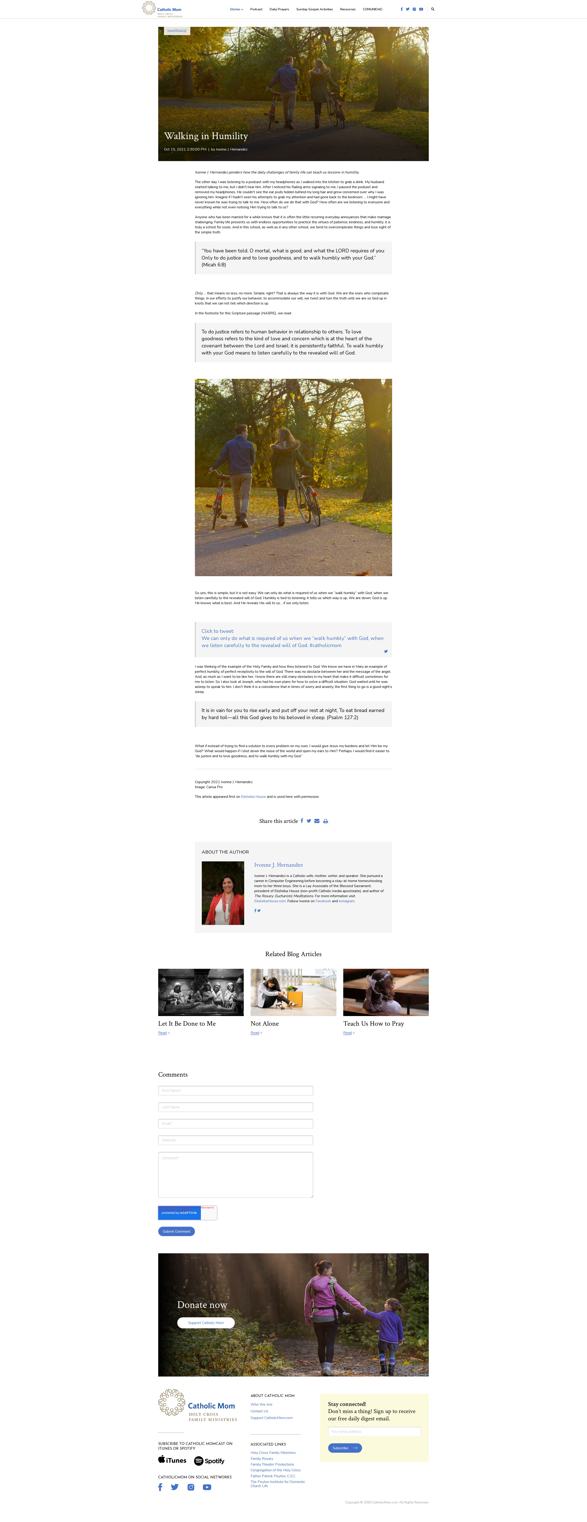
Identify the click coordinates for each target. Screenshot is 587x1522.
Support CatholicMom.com (272, 1417)
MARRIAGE (177, 31)
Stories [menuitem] (235, 9)
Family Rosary (262, 1458)
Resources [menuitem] (348, 9)
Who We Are (261, 1404)
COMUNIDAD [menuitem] (372, 9)
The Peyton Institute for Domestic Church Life (278, 1483)
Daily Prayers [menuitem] (279, 9)
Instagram (346, 901)
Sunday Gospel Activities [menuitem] (314, 9)
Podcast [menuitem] (256, 9)
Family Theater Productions (272, 1464)
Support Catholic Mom (206, 1322)
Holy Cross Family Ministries (273, 1452)
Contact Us (259, 1411)
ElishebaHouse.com (270, 901)
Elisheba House (253, 796)
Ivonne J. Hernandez (231, 149)
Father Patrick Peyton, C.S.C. (273, 1476)
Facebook (323, 901)
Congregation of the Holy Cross (276, 1470)
